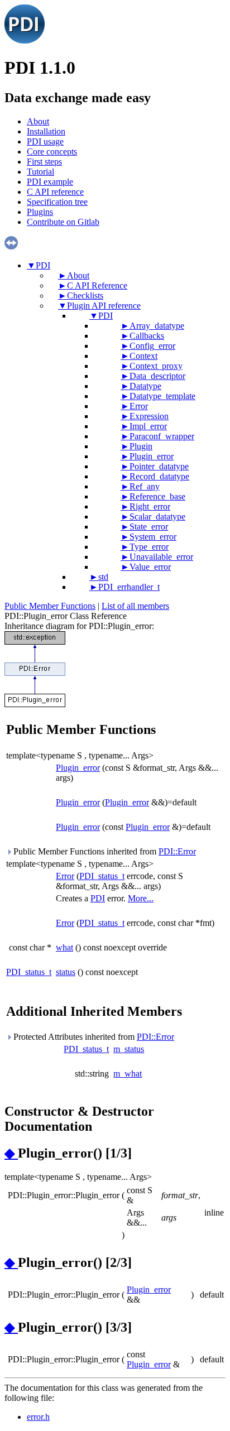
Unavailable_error (161, 556)
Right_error (150, 506)
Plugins (40, 212)
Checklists (85, 295)
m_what (127, 1073)
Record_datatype (159, 476)
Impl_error (148, 426)
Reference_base (157, 496)
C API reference (55, 191)
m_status (128, 1049)
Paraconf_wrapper (162, 436)
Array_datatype (157, 325)
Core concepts (52, 151)
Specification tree (57, 202)
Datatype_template (162, 396)
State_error (149, 526)
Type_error (149, 546)
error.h (38, 1417)
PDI (43, 265)
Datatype (145, 386)
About (38, 121)
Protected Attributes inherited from (92, 1036)
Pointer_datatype (159, 466)
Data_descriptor (157, 376)
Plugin (141, 446)
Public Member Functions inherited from (103, 851)
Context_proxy (156, 366)
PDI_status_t (101, 876)
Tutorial (40, 171)
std (103, 577)
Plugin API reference (104, 305)
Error (139, 406)
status (65, 972)
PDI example (50, 181)
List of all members (135, 606)
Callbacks (147, 335)
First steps (44, 161)
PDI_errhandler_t (129, 587)
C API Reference (97, 285)
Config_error (152, 345)
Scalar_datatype (157, 516)
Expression (149, 416)
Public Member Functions (49, 606)
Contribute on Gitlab (63, 222)
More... (141, 898)
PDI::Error (177, 851)
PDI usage (45, 141)
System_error (153, 536)
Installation (46, 131)
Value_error (150, 567)
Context (143, 356)
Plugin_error (152, 456)
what (64, 947)
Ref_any (145, 486)
